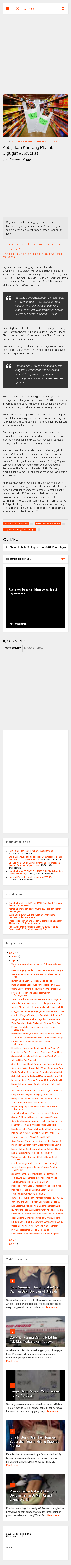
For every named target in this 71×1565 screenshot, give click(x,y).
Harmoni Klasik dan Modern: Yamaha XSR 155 (31, 877)
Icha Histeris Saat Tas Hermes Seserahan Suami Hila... (37, 1052)
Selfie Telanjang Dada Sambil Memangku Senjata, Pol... (37, 1076)
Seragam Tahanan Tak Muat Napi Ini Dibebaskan (34, 1174)
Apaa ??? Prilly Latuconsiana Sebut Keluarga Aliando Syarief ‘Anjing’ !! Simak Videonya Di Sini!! (33, 928)
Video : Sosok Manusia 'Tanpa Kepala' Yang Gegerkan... (37, 999)
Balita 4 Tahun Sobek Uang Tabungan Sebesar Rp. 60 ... (37, 1149)
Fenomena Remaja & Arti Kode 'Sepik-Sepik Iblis (33, 1125)
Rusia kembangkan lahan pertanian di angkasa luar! (33, 244)
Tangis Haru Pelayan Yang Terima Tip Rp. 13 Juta (34, 1113)
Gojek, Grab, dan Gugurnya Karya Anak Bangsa (31, 851)
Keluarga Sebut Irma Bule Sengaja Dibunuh (31, 1153)
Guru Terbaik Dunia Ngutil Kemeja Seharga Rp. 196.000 (37, 1198)
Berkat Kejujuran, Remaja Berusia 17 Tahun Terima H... (37, 1080)
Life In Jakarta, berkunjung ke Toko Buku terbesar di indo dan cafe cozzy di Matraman (35, 858)
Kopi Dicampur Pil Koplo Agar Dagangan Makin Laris (35, 1206)
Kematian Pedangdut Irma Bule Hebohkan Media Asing (37, 1214)
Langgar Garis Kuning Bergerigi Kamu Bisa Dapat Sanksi (38, 1011)
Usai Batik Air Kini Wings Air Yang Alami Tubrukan (34, 1226)
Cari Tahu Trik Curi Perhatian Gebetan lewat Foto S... (35, 1202)
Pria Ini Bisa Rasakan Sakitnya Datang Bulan (32, 1190)
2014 (12, 1244)
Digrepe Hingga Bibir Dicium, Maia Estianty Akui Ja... (36, 1098)
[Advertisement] (35, 54)
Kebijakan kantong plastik (46, 141)
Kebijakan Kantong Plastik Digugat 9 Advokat (32, 1094)
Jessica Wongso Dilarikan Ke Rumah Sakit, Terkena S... (37, 1015)
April (14, 960)
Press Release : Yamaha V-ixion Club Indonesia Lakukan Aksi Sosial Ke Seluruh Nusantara (35, 922)
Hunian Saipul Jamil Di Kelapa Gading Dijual (32, 981)
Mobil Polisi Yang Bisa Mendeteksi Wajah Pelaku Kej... (36, 1186)
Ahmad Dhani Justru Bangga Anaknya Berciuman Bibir (37, 1007)
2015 (12, 1240)
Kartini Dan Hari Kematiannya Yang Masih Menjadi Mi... (37, 1072)
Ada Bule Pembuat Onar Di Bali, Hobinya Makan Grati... (37, 1003)
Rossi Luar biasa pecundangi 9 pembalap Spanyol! (35, 1048)
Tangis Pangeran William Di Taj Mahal (29, 1102)
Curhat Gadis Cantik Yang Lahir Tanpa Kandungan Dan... (37, 1068)
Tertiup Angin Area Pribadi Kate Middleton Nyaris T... (35, 1178)
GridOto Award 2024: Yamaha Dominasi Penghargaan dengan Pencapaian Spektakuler (34, 864)
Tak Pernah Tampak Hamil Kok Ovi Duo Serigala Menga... (38, 1038)
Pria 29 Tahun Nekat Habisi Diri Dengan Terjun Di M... (36, 1133)
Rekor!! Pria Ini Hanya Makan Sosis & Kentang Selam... (36, 1034)
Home (5, 141)
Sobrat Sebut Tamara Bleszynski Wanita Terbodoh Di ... (37, 989)
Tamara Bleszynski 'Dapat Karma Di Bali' (30, 1137)
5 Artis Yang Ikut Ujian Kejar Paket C (28, 1194)
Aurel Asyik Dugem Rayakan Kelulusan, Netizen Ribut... (37, 1090)
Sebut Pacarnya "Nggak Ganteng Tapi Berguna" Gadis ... (37, 1064)
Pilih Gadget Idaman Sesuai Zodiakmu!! (30, 1230)
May (14, 956)
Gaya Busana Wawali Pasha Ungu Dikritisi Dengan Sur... (37, 1141)
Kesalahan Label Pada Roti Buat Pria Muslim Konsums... (38, 1129)
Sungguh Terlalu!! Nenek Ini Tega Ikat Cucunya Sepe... (36, 1019)
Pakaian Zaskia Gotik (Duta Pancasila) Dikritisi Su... (35, 985)
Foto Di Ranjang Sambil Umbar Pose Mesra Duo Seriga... (37, 970)
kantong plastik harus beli (22, 141)
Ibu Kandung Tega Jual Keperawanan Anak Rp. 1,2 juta (37, 1210)
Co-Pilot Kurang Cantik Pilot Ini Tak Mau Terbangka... (35, 1163)
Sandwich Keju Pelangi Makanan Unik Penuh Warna (35, 1056)
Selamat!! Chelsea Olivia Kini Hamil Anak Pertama (35, 1117)
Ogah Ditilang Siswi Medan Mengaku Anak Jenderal (35, 1218)
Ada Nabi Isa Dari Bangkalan (24, 1060)
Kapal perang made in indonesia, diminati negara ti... (36, 1234)
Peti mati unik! (12, 249)
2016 (12, 953)
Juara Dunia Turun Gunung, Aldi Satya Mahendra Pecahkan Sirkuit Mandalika (32, 916)
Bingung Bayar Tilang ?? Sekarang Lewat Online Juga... (37, 1222)
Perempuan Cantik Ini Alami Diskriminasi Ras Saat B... (37, 1145)
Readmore (51, 1307)
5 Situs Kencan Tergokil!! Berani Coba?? (29, 1182)
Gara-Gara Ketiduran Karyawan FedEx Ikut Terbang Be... (37, 1121)
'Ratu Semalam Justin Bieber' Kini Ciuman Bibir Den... (36, 1023)
